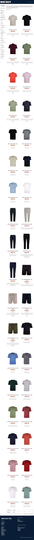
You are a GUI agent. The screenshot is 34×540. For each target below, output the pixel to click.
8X (28, 372)
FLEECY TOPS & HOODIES (3, 33)
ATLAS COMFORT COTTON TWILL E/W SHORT (26, 280)
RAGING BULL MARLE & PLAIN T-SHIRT (12, 368)
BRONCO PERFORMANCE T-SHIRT (13, 143)
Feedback (2, 523)
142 (30, 228)
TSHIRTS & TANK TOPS (3, 20)
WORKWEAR (2, 56)
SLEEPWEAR (2, 47)
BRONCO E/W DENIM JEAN (13, 279)
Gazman (2, 527)
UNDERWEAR (2, 54)
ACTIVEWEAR (2, 27)
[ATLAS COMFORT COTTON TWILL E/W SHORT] (26, 270)
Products (19, 520)
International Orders (21, 527)
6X (29, 342)
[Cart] (33, 2)
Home (18, 519)
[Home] (5, 1)
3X (7, 62)
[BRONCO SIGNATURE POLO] (13, 20)
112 (12, 228)
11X (16, 62)
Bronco (2, 532)
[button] (29, 2)
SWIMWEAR (2, 45)
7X (12, 62)
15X (12, 35)
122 (14, 228)
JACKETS (2, 35)
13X (18, 62)
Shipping (19, 528)
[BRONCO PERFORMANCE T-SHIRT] (13, 134)
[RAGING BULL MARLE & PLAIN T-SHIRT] (26, 328)
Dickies (2, 528)
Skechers (2, 534)
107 (11, 228)
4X (9, 62)
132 (28, 228)
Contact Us (3, 522)
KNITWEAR (2, 38)
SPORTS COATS (3, 42)
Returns (19, 530)
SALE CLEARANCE (2, 10)
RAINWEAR (2, 40)
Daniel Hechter (3, 530)
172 (14, 285)
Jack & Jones (3, 529)
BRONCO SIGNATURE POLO (13, 29)
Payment (19, 529)
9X (14, 62)
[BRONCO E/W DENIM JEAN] (26, 241)
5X (14, 201)
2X (10, 452)
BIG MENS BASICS (2, 13)
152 (11, 285)
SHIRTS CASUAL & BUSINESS (3, 17)
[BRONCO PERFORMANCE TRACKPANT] (13, 214)
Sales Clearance (20, 521)
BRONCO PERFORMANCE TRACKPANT (13, 224)
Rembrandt (3, 533)
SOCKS (2, 49)
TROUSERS (2, 52)
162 (12, 285)
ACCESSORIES (3, 25)
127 (14, 283)
